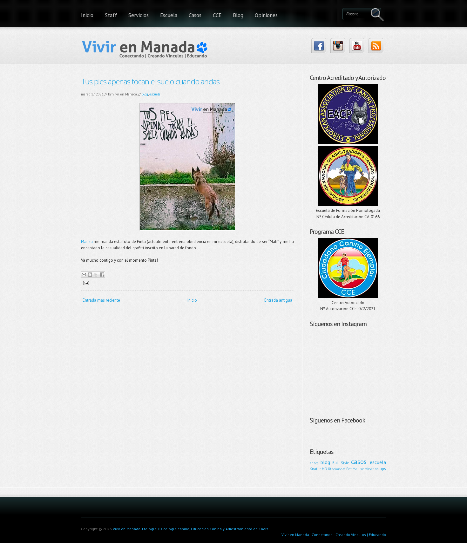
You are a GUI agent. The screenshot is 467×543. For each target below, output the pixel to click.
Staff (111, 15)
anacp (314, 463)
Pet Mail (352, 468)
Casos (195, 15)
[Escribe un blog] (90, 275)
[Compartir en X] (96, 275)
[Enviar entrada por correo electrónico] (85, 282)
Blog (238, 15)
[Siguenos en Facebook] (318, 45)
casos (359, 461)
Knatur (315, 468)
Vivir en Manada (295, 534)
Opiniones (266, 15)
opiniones (338, 469)
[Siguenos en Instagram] (337, 45)
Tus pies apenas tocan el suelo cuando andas (150, 81)
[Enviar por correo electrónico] (84, 275)
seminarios (369, 468)
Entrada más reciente (101, 300)
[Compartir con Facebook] (102, 275)
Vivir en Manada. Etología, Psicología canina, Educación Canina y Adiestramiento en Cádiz (190, 529)
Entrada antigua (278, 300)
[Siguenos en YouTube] (356, 45)
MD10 (326, 468)
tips (383, 468)
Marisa (87, 241)
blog (145, 94)
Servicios (138, 15)
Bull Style (340, 462)
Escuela (168, 15)
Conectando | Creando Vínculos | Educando (349, 534)
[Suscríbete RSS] (376, 45)
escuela (154, 94)
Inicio (87, 15)
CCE (217, 15)
